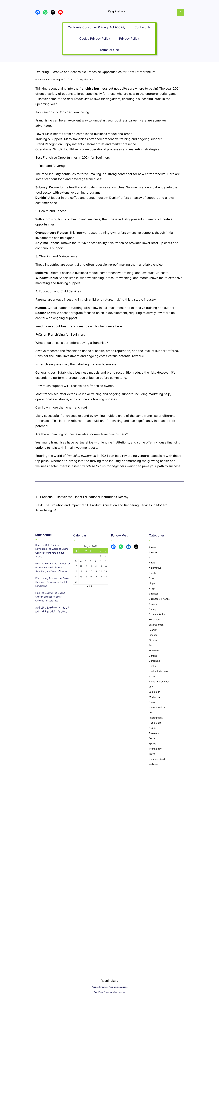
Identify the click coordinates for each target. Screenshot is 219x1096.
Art (150, 557)
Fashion (153, 630)
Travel (152, 754)
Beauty (152, 573)
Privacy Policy (129, 38)
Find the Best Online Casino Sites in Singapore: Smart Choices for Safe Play (50, 597)
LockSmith (154, 692)
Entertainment (157, 624)
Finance (153, 635)
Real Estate (155, 723)
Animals (153, 552)
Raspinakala (116, 11)
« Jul (89, 586)
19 (86, 571)
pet (150, 712)
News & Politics (157, 707)
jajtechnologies (121, 987)
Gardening (154, 660)
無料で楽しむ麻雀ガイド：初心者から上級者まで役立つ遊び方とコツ (52, 611)
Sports (152, 743)
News (152, 702)
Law (151, 686)
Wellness (153, 764)
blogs (152, 583)
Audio (152, 562)
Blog (91, 79)
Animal (152, 547)
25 (80, 576)
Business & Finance (159, 599)
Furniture (154, 650)
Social (152, 738)
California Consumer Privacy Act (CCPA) (96, 27)
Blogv (152, 588)
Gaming (153, 655)
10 (76, 566)
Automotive (155, 567)
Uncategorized (157, 759)
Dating (152, 609)
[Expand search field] (180, 12)
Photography (156, 717)
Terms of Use (109, 50)
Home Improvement (159, 681)
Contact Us (142, 27)
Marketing (154, 697)
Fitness (153, 640)
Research (154, 733)
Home (152, 676)
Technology (155, 748)
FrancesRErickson (45, 79)
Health (152, 666)
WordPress (108, 987)
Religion (153, 728)
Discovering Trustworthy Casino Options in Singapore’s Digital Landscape (52, 582)
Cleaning (153, 604)
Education (154, 619)
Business (153, 593)
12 (86, 566)
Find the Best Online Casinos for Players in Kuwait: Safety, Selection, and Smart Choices (52, 567)
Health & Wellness (158, 671)
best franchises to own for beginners (87, 326)
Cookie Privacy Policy (94, 38)
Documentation (157, 614)
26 (85, 576)
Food (151, 645)
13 (90, 566)
